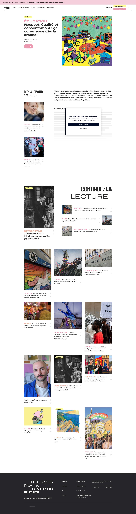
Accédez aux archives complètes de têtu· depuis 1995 (45, 2)
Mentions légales (80, 486)
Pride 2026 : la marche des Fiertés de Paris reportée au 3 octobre (65, 281)
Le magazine (50, 7)
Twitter (64, 495)
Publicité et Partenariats (82, 491)
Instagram (64, 481)
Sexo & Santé (41, 7)
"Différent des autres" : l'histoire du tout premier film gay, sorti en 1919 (37, 236)
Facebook (64, 486)
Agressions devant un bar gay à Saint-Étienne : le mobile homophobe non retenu (35, 296)
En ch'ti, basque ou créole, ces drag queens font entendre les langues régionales (96, 379)
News (14, 7)
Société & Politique (23, 7)
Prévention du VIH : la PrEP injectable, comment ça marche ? (34, 431)
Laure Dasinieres (32, 39)
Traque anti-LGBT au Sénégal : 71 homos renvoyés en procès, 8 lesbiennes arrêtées (95, 349)
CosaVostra (32, 506)
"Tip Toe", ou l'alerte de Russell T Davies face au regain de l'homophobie (35, 326)
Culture (33, 7)
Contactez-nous (80, 481)
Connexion (119, 8)
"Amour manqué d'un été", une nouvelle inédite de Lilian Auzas (65, 440)
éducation (35, 21)
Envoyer (109, 487)
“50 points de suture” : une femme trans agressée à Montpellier (96, 272)
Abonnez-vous (119, 6)
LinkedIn (64, 491)
